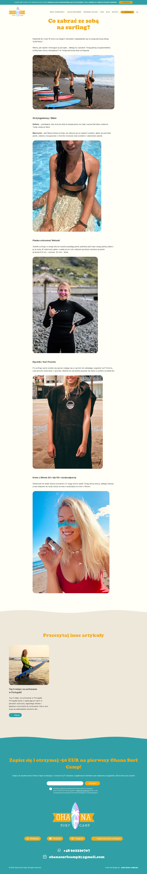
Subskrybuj (92, 783)
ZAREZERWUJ (126, 2)
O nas (102, 12)
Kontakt (115, 12)
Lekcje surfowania (74, 12)
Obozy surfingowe (57, 12)
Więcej (17, 715)
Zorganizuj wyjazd (90, 12)
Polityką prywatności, (83, 790)
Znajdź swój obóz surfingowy (109, 839)
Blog (108, 12)
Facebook (57, 839)
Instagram (79, 839)
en (137, 12)
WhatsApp (34, 839)
